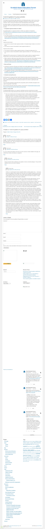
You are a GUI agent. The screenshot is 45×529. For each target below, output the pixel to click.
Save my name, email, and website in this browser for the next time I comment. (17, 245)
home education (28, 450)
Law (8, 122)
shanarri (40, 458)
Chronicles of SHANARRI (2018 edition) (13, 505)
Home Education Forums (31, 371)
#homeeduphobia (32, 392)
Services (5, 521)
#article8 (39, 391)
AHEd (24, 441)
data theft (30, 444)
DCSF (33, 444)
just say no (34, 453)
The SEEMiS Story (9, 517)
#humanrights (37, 416)
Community (6, 456)
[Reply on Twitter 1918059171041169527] (27, 431)
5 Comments (18, 18)
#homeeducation (34, 391)
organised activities (27, 122)
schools (31, 457)
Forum (5, 465)
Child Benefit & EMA (9, 470)
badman (34, 441)
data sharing (25, 444)
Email (4, 237)
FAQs (6, 488)
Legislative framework (9, 477)
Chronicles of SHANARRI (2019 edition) (13, 506)
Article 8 (31, 441)
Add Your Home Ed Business (10, 451)
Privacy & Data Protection (10, 478)
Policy (10, 122)
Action (6, 457)
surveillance (36, 459)
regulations (32, 122)
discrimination (37, 444)
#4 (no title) (6, 441)
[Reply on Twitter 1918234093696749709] (27, 408)
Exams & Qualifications (9, 487)
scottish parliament (30, 458)
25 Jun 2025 (34, 372)
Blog (5, 447)
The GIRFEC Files (8, 503)
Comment (5, 220)
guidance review (29, 448)
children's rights (26, 442)
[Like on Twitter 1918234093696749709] (31, 408)
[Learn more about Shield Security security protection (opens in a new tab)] (2, 527)
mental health (21, 122)
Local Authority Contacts (10, 495)
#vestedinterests (37, 378)
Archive (6, 459)
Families (10, 14)
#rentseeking (31, 378)
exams (28, 446)
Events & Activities (8, 462)
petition (38, 455)
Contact (6, 444)
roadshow (28, 457)
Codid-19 (14, 122)
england (25, 446)
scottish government (37, 122)
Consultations (7, 460)
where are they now (26, 461)
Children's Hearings (8, 472)
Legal (5, 469)
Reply (4, 144)
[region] (12, 255)
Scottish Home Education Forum (23, 8)
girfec (38, 446)
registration (24, 457)
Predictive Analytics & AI (10, 480)
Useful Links (7, 519)
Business (6, 449)
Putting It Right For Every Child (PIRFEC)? (30, 273)
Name (4, 233)
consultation (31, 442)
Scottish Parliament (8, 502)
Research (7, 500)
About (5, 442)
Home (5, 14)
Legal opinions (7, 475)
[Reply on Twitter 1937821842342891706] (27, 384)
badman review (38, 441)
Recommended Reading (9, 498)
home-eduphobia (36, 448)
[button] (10, 255)
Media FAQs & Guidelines (11, 490)
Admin (13, 18)
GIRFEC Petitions (9, 515)
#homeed (38, 377)
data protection (37, 442)
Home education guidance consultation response (31, 278)
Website (4, 240)
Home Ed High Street (9, 454)
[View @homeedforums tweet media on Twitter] (29, 382)
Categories (25, 281)
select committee (35, 458)
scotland (34, 457)
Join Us (5, 467)
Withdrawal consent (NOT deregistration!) (12, 482)
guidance (17, 122)
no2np (29, 455)
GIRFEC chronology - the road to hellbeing (13, 511)
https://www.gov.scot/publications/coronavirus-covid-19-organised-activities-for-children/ (21, 32)
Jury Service (7, 473)
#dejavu (27, 392)
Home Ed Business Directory (10, 452)
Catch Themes (39, 525)
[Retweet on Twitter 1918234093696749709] (29, 408)
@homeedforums (28, 372)
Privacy (10, 526)
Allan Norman (28, 441)
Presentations (7, 497)
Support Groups (8, 464)
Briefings (6, 485)
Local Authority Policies (9, 493)
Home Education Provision (10, 492)
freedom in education (33, 446)
